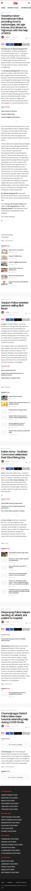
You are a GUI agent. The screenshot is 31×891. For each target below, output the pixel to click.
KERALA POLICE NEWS (8, 801)
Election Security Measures (16, 275)
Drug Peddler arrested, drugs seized (11, 503)
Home (3, 8)
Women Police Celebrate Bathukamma (16, 269)
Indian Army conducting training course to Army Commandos (18, 574)
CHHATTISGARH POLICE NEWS (10, 817)
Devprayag (8, 684)
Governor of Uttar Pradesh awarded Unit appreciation (18, 559)
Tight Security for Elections (9, 111)
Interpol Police (13, 8)
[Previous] (14, 121)
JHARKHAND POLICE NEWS (9, 864)
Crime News (8, 299)
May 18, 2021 (15, 37)
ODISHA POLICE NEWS (8, 867)
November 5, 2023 (13, 252)
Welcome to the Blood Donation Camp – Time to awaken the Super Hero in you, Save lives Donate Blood (19, 582)
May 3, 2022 (12, 412)
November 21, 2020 (13, 595)
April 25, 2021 (12, 586)
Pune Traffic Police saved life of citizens (13, 511)
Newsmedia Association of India (13, 885)
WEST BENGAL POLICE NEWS (10, 872)
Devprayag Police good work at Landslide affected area (17, 693)
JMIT (2, 887)
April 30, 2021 (12, 577)
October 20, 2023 (13, 258)
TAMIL (2, 882)
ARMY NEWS (8, 448)
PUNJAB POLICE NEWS (8, 848)
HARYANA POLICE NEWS (8, 842)
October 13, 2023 (13, 285)
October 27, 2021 (13, 562)
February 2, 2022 (13, 427)
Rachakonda (9, 240)
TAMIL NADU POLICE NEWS (9, 806)
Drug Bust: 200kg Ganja (8, 114)
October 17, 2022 (13, 555)
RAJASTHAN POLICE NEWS (9, 826)
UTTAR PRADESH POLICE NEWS (10, 853)
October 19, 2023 (13, 272)
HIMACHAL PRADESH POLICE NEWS (12, 845)
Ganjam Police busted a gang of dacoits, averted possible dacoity (18, 416)
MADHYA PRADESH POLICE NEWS (11, 820)
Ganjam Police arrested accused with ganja (19, 431)
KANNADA (9, 882)
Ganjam (7, 387)
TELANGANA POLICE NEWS (9, 809)
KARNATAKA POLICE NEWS (11, 710)
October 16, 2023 (13, 278)
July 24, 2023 (12, 398)
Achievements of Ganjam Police (10, 378)
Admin (7, 37)
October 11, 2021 (12, 570)
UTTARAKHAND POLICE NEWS (10, 850)
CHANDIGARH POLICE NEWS (10, 839)
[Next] (17, 121)
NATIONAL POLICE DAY (21, 882)
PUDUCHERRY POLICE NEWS (10, 804)
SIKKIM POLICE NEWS (7, 870)
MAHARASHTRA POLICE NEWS (10, 823)
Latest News (8, 12)
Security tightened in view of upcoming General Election (17, 424)
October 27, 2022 (13, 406)
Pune (6, 543)
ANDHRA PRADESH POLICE (9, 795)
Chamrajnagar (9, 766)
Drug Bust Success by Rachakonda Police (18, 282)
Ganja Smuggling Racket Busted (10, 117)
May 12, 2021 (12, 696)
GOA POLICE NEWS (7, 828)
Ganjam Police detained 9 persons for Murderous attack (19, 403)
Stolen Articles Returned (8, 370)
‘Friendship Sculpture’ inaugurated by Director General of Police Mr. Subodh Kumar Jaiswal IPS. (19, 591)
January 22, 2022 (13, 434)
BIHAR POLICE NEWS (7, 861)
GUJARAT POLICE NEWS (8, 831)
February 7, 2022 (13, 419)
